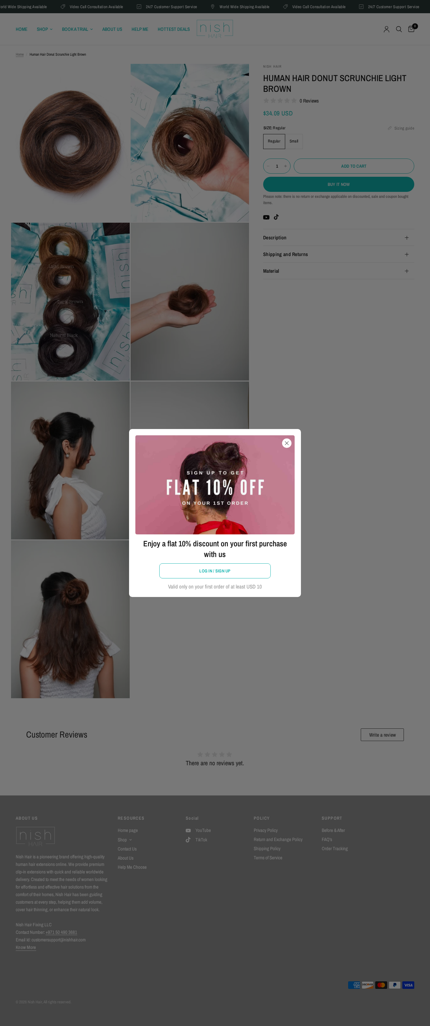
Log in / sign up (214, 571)
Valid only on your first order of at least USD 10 (215, 586)
